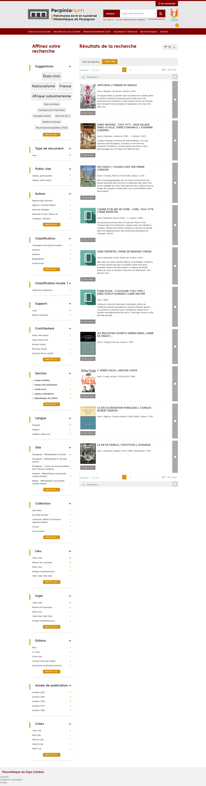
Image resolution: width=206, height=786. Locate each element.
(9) (51, 269)
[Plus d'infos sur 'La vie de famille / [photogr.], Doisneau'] (88, 453)
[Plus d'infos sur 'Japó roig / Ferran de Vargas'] (88, 96)
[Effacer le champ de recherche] (155, 13)
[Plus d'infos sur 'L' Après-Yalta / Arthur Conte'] (88, 380)
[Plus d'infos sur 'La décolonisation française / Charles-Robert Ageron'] (88, 417)
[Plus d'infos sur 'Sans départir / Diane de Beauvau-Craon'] (88, 258)
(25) (51, 582)
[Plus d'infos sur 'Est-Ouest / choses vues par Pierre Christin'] (88, 176)
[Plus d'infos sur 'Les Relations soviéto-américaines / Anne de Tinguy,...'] (88, 343)
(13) (51, 359)
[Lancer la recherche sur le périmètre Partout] (161, 13)
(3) (51, 404)
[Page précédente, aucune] (118, 70)
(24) (51, 755)
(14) (51, 224)
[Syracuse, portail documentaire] (75, 14)
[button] (39, 31)
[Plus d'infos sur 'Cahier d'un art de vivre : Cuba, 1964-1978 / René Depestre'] (88, 215)
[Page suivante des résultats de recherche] (136, 70)
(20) (51, 135)
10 (163, 69)
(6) (51, 537)
